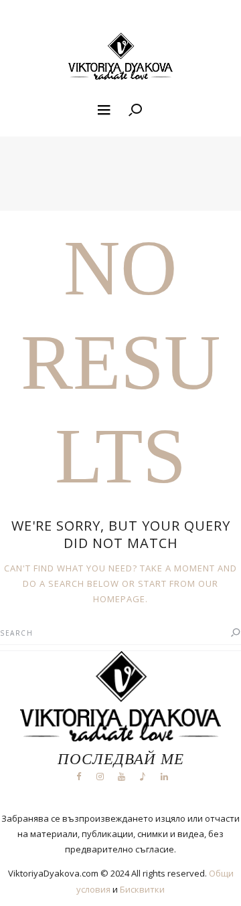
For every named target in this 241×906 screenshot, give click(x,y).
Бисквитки (142, 889)
